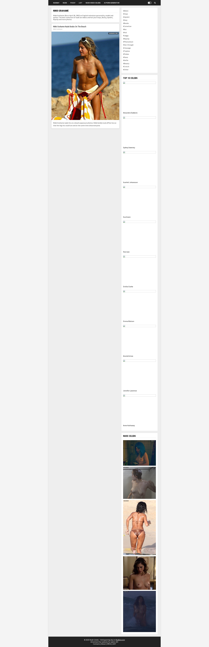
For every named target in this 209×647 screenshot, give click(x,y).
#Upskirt (126, 17)
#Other (125, 69)
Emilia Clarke (128, 286)
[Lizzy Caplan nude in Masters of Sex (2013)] (139, 573)
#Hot (125, 32)
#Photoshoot (128, 42)
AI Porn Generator (111, 3)
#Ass (124, 29)
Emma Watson (128, 321)
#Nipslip (126, 39)
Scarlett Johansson (130, 182)
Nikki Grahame (57, 29)
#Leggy (125, 35)
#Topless (126, 51)
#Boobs (126, 23)
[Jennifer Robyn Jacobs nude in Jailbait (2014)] (139, 482)
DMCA (109, 644)
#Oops (125, 14)
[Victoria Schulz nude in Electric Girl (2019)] (139, 453)
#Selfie (125, 60)
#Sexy (125, 20)
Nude (65, 3)
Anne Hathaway (129, 425)
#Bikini (125, 11)
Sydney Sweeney (129, 147)
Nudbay (56, 3)
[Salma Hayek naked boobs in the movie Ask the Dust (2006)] (139, 611)
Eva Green (127, 217)
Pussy (72, 3)
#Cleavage (127, 48)
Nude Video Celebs (93, 3)
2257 (114, 644)
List (80, 3)
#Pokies (126, 54)
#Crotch (126, 66)
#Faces (125, 57)
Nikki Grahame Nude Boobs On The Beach (69, 26)
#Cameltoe (127, 26)
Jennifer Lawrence (130, 391)
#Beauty (126, 63)
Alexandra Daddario (130, 113)
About (103, 644)
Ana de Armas (128, 356)
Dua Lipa (126, 252)
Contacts (96, 644)
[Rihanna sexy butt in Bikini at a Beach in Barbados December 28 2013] (139, 527)
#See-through (128, 45)
